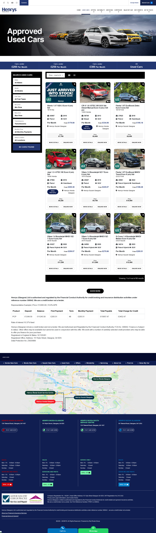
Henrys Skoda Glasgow (53, 420)
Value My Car (128, 10)
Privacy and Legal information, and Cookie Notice (62, 498)
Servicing (109, 10)
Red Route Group (94, 521)
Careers (24, 3)
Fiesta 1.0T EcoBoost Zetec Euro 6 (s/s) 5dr (128, 108)
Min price (17, 104)
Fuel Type (18, 96)
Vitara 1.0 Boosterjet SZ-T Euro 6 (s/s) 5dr (95, 174)
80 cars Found (26, 147)
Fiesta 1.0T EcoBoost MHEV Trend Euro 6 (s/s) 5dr (128, 174)
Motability (101, 10)
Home (79, 10)
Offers (93, 10)
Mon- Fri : (45, 463)
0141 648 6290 (90, 430)
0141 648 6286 (51, 430)
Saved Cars (147, 3)
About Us (117, 363)
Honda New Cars (11, 363)
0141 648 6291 (11, 430)
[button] (26, 81)
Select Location (19, 137)
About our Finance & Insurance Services (14, 513)
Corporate (118, 10)
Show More (95, 291)
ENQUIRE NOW (68, 142)
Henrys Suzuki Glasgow (129, 420)
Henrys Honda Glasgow (12, 420)
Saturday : (5, 465)
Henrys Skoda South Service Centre (89, 421)
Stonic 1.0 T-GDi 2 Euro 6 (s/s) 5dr (60, 108)
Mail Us (6, 484)
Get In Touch (148, 10)
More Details (53, 142)
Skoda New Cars (30, 363)
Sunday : (4, 468)
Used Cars (86, 10)
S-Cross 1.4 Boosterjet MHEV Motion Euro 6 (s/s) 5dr (128, 238)
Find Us (130, 363)
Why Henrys (138, 10)
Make (16, 80)
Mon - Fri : (5, 463)
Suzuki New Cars (49, 363)
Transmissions (19, 121)
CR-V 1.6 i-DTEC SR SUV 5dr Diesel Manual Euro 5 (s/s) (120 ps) (95, 109)
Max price (18, 113)
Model (17, 88)
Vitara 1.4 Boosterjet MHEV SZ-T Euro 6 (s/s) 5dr (60, 238)
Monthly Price (19, 129)
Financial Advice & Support (10, 516)
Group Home (134, 3)
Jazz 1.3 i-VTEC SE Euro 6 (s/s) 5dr (60, 174)
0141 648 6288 (128, 430)
